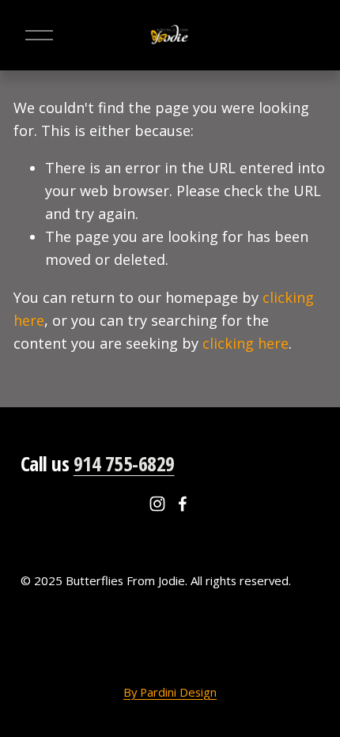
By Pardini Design (170, 692)
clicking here (245, 343)
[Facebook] (183, 504)
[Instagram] (157, 504)
